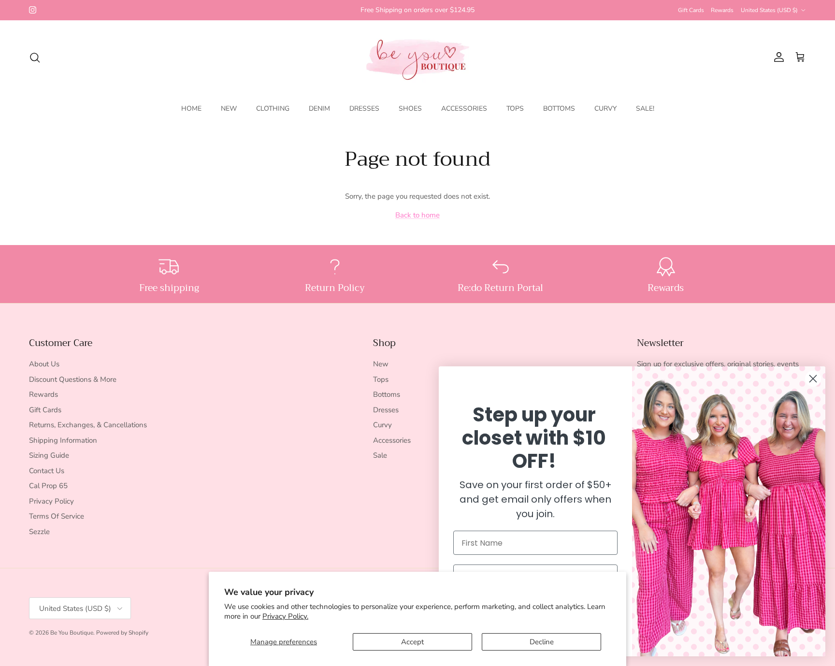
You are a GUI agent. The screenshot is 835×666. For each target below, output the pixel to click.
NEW (229, 108)
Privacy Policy (51, 501)
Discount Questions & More (72, 379)
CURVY (605, 108)
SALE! (645, 108)
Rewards (722, 10)
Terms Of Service (56, 516)
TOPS (515, 108)
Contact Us (46, 471)
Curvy (382, 425)
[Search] (35, 57)
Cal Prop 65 (48, 486)
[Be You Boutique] (417, 57)
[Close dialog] (813, 378)
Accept (412, 642)
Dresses (386, 410)
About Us (44, 364)
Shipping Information (63, 440)
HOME (191, 108)
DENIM (319, 108)
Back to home (417, 215)
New (381, 364)
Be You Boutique (71, 633)
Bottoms (386, 394)
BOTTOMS (559, 108)
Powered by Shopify (122, 633)
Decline (542, 642)
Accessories (392, 440)
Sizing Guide (49, 455)
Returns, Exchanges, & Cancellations (88, 425)
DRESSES (364, 108)
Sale (380, 455)
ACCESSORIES (464, 108)
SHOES (410, 108)
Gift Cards (691, 10)
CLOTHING (272, 108)
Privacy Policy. (285, 616)
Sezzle (39, 531)
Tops (381, 379)
